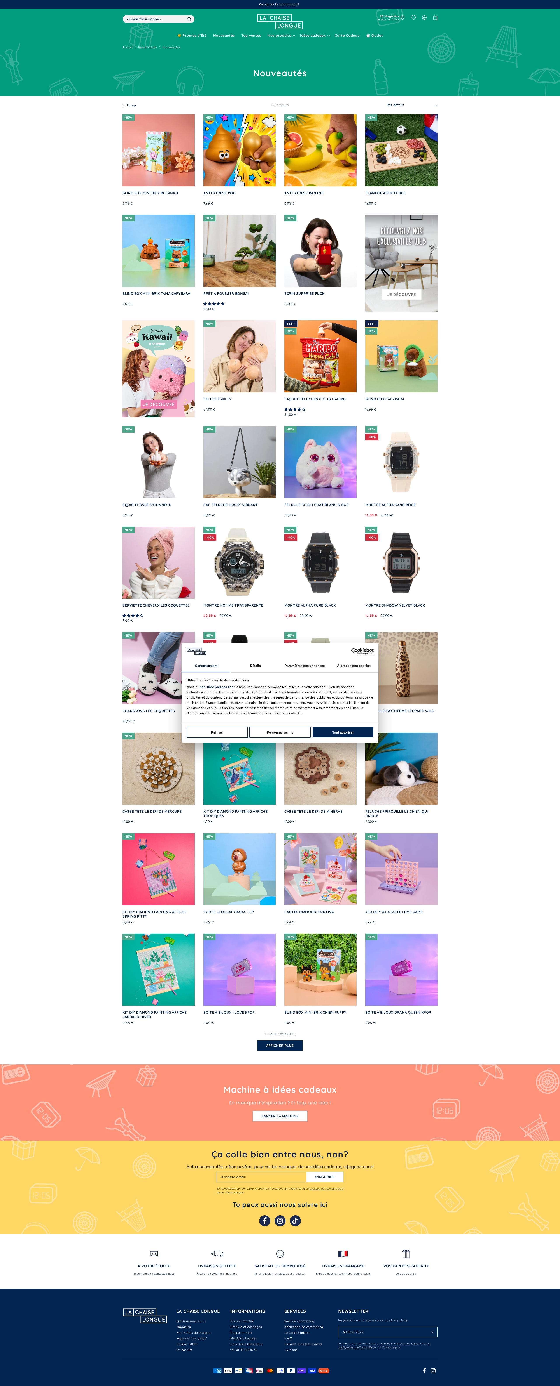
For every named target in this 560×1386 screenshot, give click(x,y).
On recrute (185, 1350)
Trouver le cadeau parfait (303, 1344)
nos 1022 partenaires (216, 687)
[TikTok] (295, 1220)
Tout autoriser (343, 732)
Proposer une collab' (192, 1338)
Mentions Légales (243, 1338)
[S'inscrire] (432, 1332)
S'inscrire (325, 1177)
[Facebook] (264, 1220)
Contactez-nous (164, 1273)
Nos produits (148, 47)
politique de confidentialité (326, 1188)
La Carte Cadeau (297, 1333)
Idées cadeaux (313, 35)
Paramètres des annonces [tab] (305, 666)
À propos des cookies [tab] (354, 666)
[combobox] (158, 19)
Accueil (127, 47)
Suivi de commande (299, 1321)
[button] (280, 35)
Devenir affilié (187, 1344)
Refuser (217, 732)
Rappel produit (241, 1333)
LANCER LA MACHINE (280, 1116)
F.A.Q (288, 1338)
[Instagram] (280, 1220)
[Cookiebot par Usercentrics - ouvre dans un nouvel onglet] (354, 651)
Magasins (184, 1327)
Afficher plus (280, 1045)
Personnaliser (277, 732)
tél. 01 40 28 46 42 (243, 1350)
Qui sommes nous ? (192, 1321)
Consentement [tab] (206, 666)
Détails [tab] (255, 666)
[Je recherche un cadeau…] (189, 19)
